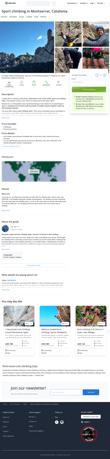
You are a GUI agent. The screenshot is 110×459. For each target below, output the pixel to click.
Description (13, 17)
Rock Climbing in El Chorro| (37, 370)
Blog (56, 417)
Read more (6, 118)
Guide (36, 17)
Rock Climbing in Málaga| (93, 373)
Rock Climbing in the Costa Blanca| (53, 373)
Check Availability (89, 95)
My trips (100, 3)
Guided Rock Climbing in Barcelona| (15, 370)
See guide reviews (34, 265)
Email (74, 85)
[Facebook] (56, 422)
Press (5, 426)
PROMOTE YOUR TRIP (91, 417)
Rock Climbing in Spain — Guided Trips (30, 375)
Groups (21, 17)
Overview (4, 17)
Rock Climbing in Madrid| (74, 373)
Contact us (32, 421)
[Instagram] (62, 422)
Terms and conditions (36, 431)
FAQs (31, 426)
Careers (5, 431)
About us (6, 417)
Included (29, 17)
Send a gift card (8, 436)
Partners (6, 422)
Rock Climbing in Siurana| (12, 373)
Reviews (43, 17)
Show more (6, 290)
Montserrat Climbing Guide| (31, 373)
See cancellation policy (11, 146)
